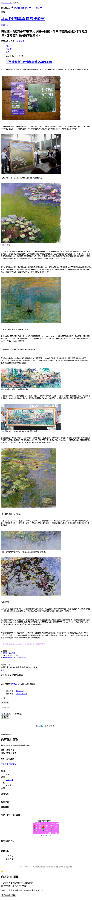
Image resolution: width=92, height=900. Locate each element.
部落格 (9, 49)
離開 (13, 895)
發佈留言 (5, 717)
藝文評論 (19, 691)
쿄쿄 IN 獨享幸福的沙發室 (23, 18)
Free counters (46, 835)
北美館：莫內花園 (9, 653)
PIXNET (28, 867)
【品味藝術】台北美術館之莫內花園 (29, 62)
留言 (19, 684)
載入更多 (5, 702)
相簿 (8, 46)
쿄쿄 (3, 670)
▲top (3, 698)
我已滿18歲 (6, 895)
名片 (8, 52)
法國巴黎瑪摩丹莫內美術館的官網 (14, 658)
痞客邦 (14, 684)
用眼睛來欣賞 (21, 694)
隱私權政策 (59, 867)
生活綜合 (20, 41)
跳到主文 (5, 25)
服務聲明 (69, 867)
